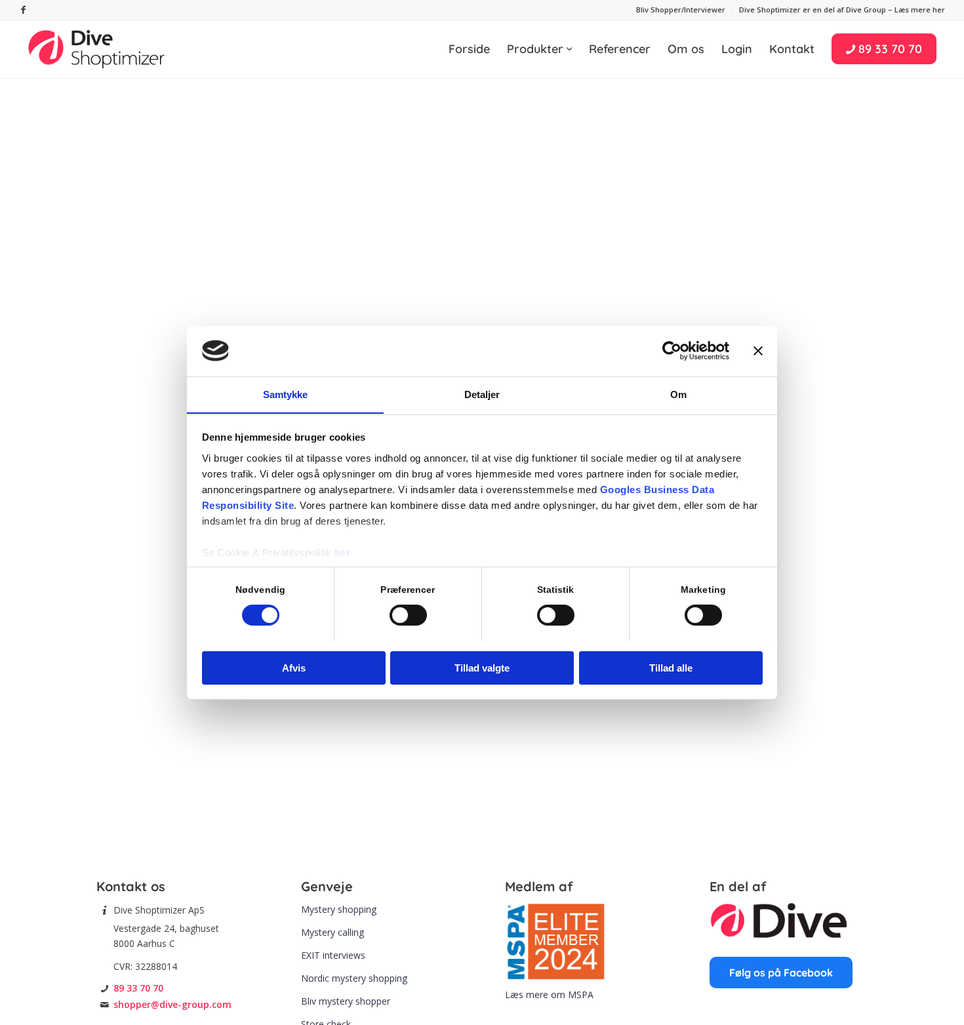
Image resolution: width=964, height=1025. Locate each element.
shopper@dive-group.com (172, 1004)
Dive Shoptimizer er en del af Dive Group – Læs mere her (842, 9)
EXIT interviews (333, 955)
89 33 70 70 (138, 988)
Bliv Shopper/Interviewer (680, 9)
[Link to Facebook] (23, 10)
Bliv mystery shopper (345, 1001)
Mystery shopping (338, 909)
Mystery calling (332, 932)
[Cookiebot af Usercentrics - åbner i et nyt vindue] (671, 351)
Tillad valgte (482, 667)
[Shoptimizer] (97, 49)
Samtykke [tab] (285, 393)
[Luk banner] (758, 350)
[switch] (408, 615)
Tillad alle (671, 667)
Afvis (294, 667)
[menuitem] (681, 10)
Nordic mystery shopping (354, 978)
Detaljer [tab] (482, 393)
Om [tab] (678, 393)
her (342, 551)
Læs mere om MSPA (549, 994)
